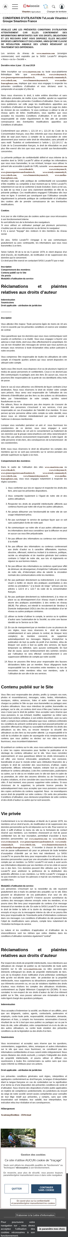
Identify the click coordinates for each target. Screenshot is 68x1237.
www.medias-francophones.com (15, 847)
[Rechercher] (53, 6)
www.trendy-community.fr (54, 77)
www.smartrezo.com (58, 166)
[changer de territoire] (45, 6)
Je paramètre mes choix (52, 1229)
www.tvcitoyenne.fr (57, 74)
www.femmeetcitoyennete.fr (35, 80)
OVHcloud (26, 1115)
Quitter (17, 1188)
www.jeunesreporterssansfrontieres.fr (18, 77)
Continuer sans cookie (46, 1188)
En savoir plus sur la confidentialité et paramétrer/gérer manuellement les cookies (33, 1202)
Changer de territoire (57, 11)
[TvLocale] (31, 5)
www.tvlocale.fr (38, 74)
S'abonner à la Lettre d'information (35, 1215)
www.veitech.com (8, 80)
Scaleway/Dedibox (10, 1115)
